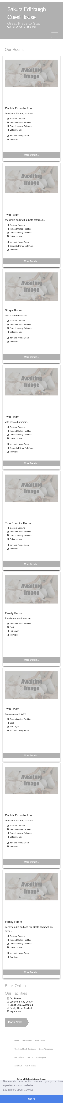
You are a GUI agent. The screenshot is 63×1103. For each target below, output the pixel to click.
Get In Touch (30, 1066)
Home (16, 1040)
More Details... (31, 154)
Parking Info (41, 1057)
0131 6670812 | (18, 26)
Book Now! (15, 1022)
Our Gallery (19, 1057)
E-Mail (33, 26)
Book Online (40, 1040)
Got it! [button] (31, 1099)
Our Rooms (27, 1040)
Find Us (30, 1057)
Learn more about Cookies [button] (18, 1089)
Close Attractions (46, 1049)
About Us (18, 1066)
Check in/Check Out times (25, 1049)
